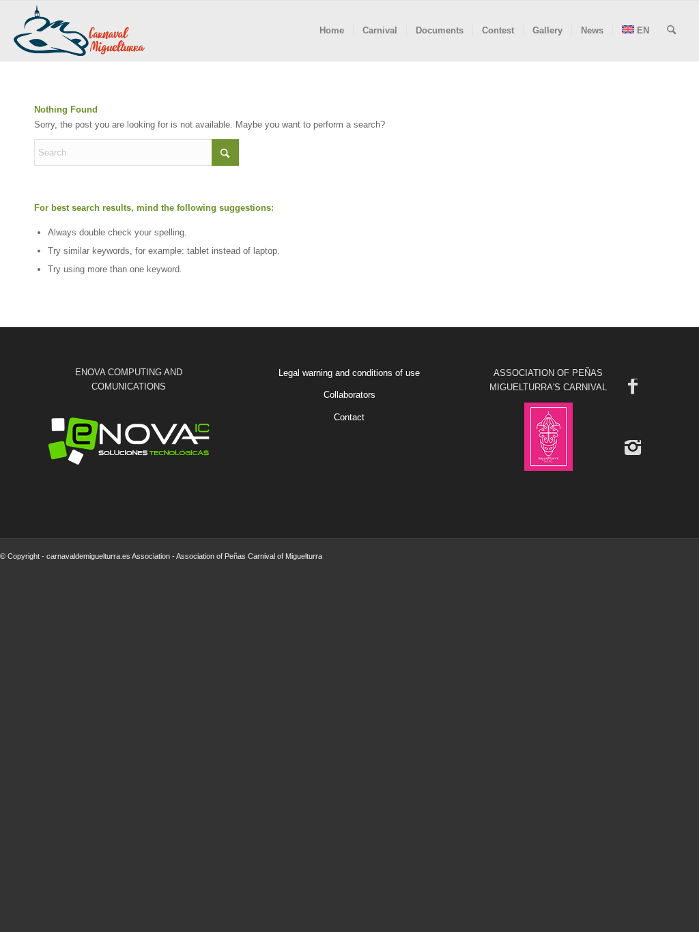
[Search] (671, 31)
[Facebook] (632, 385)
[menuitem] (332, 31)
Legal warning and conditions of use (349, 373)
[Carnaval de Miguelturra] (79, 31)
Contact (349, 417)
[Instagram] (632, 447)
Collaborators (349, 395)
